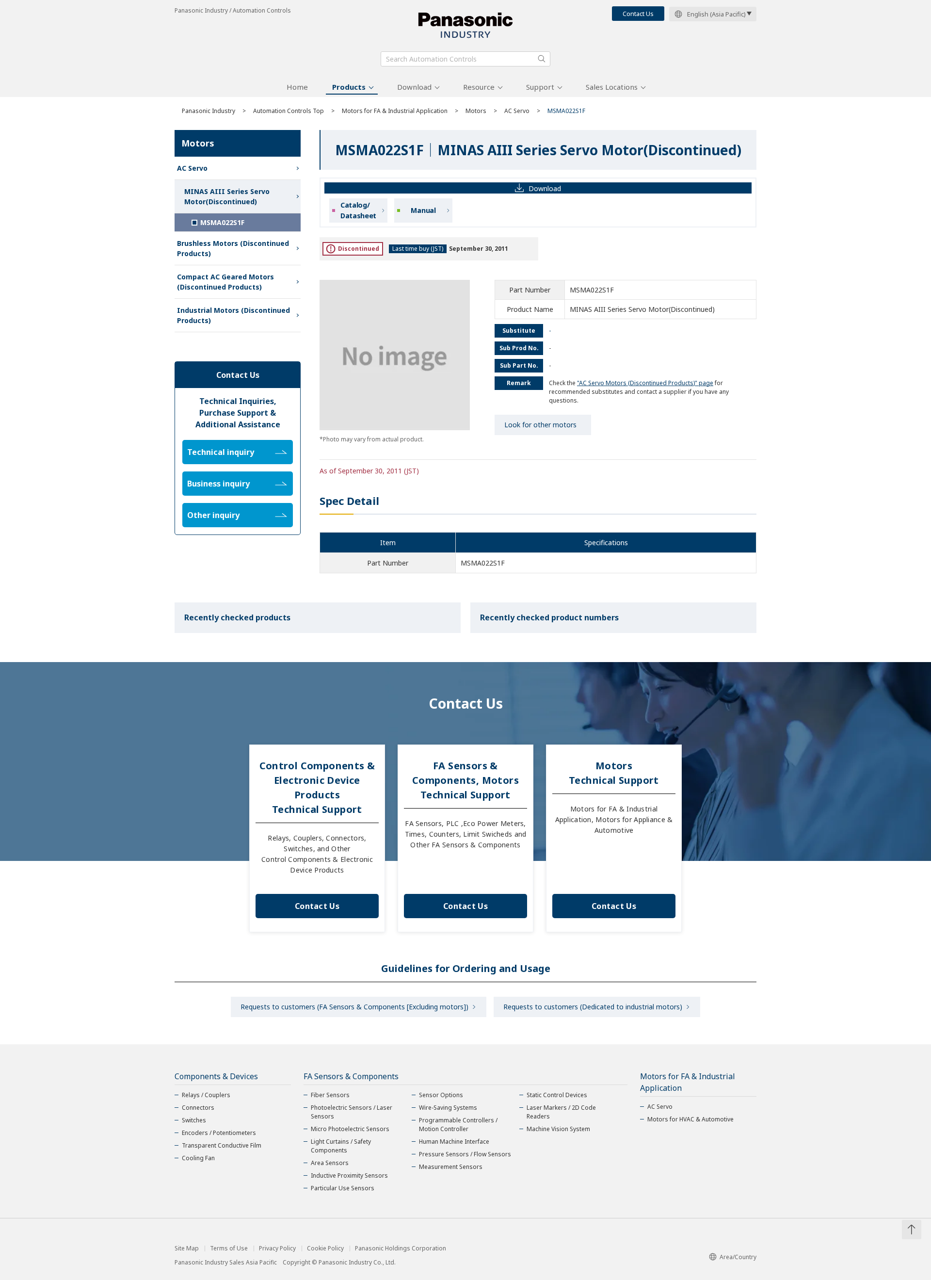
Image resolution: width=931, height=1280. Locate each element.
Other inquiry (213, 515)
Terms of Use (229, 1248)
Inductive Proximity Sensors (349, 1175)
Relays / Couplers (206, 1095)
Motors (476, 111)
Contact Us (638, 13)
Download (414, 87)
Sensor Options (441, 1095)
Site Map (187, 1248)
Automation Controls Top (288, 111)
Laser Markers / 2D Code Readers (561, 1111)
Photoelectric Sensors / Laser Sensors (351, 1111)
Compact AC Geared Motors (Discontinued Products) (225, 282)
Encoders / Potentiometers (219, 1133)
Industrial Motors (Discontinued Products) (233, 315)
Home (297, 87)
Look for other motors (540, 424)
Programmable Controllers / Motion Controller (458, 1124)
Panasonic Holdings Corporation (400, 1248)
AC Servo (517, 111)
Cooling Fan (198, 1158)
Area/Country (738, 1257)
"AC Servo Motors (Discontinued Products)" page (645, 383)
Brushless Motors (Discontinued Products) (233, 248)
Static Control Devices (557, 1095)
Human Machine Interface (454, 1141)
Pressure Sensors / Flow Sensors (465, 1154)
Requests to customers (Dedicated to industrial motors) (592, 1006)
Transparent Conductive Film (221, 1145)
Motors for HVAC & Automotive (690, 1119)
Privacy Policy (277, 1248)
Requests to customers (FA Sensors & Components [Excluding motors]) (354, 1006)
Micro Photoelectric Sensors (350, 1129)
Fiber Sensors (330, 1095)
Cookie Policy (325, 1248)
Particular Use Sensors (342, 1188)
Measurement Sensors (450, 1167)
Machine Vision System (558, 1129)
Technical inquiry (220, 452)
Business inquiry (218, 483)
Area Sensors (330, 1163)
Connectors (198, 1107)
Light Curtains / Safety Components (341, 1145)
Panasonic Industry (208, 111)
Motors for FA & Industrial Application (395, 111)
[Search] (541, 58)
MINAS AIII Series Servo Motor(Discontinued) (227, 196)
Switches (194, 1120)
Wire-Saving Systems (448, 1107)
